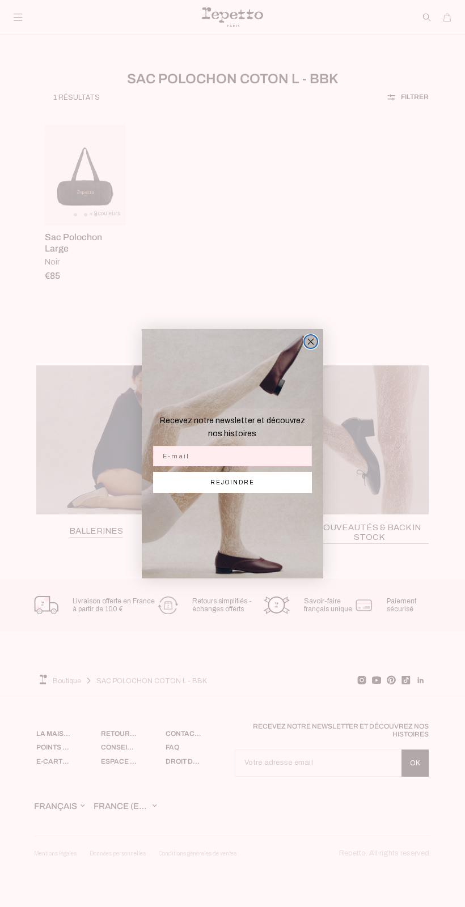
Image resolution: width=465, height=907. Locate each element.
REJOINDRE (232, 482)
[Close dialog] (311, 341)
